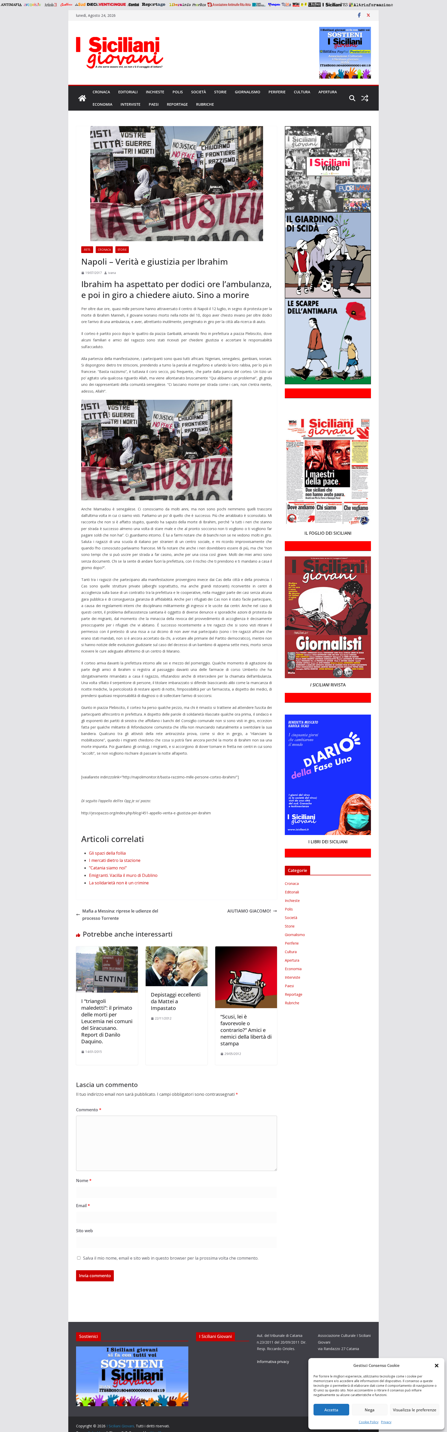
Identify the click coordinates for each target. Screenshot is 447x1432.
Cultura (302, 91)
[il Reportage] (154, 5)
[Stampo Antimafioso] (259, 5)
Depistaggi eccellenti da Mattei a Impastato (175, 1001)
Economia (102, 104)
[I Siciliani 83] (334, 5)
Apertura (327, 91)
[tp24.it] (286, 5)
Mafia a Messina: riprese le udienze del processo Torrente (120, 914)
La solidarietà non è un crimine (119, 883)
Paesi (154, 104)
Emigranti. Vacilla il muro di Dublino (123, 875)
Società (198, 91)
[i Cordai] (133, 5)
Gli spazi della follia (107, 853)
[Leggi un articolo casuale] (365, 98)
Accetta (331, 1409)
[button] (436, 1365)
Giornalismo (247, 91)
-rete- (87, 249)
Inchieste (155, 91)
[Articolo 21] (51, 5)
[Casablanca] (66, 5)
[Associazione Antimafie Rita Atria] (229, 5)
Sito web (84, 1231)
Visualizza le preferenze (414, 1409)
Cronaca (101, 91)
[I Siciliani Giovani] (82, 98)
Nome (84, 1180)
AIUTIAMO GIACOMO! (249, 911)
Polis (178, 91)
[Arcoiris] (32, 5)
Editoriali (128, 91)
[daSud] (80, 5)
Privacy (386, 1422)
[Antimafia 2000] (11, 5)
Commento (88, 1110)
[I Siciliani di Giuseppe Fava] (314, 5)
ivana (112, 273)
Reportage (177, 104)
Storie (220, 91)
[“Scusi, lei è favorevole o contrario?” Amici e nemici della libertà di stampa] (246, 950)
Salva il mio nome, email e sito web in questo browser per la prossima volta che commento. (170, 1258)
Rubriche (205, 104)
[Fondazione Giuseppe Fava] (304, 5)
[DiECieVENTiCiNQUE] (106, 5)
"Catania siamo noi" (108, 868)
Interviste (130, 104)
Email (83, 1205)
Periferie (277, 91)
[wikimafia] (296, 5)
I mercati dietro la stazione (114, 860)
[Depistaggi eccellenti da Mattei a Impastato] (176, 950)
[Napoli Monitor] (199, 5)
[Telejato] (274, 5)
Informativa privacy (273, 1361)
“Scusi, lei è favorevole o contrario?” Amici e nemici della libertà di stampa (246, 1030)
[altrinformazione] (371, 5)
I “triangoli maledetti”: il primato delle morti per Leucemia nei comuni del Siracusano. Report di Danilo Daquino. (106, 1021)
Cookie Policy (368, 1422)
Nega (370, 1409)
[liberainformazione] (180, 5)
